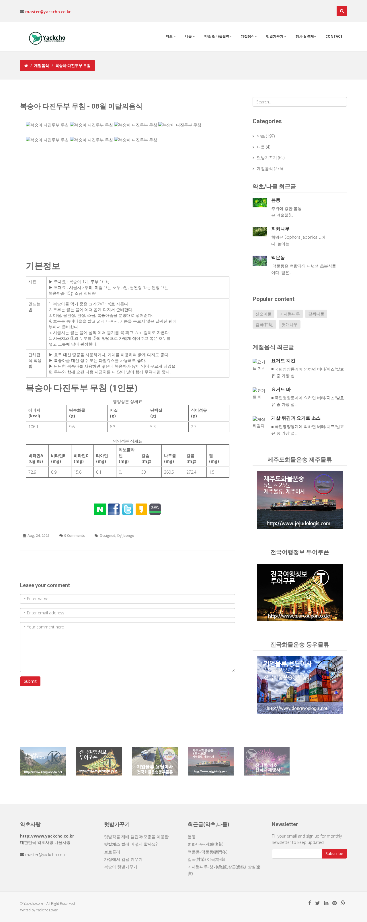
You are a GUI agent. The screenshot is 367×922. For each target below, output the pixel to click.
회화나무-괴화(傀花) (205, 844)
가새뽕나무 (290, 314)
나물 (189, 36)
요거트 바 (281, 389)
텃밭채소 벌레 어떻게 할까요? (130, 844)
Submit (30, 681)
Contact (334, 36)
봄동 (275, 200)
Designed (107, 535)
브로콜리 (112, 852)
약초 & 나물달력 (216, 36)
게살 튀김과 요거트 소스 (296, 418)
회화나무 (280, 229)
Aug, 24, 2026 (39, 535)
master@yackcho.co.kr (48, 11)
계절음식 (248, 36)
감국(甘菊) (264, 324)
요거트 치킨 (283, 360)
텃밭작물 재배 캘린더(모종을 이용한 (136, 836)
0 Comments (74, 535)
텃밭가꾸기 (275, 36)
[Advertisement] (127, 203)
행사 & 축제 (305, 36)
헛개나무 (290, 324)
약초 (169, 36)
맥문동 (278, 257)
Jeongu (128, 535)
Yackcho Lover (47, 910)
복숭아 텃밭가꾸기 (120, 866)
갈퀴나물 (316, 314)
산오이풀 (263, 314)
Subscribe (334, 853)
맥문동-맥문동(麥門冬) (207, 852)
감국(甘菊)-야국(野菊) (206, 859)
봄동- (192, 836)
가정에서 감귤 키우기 (123, 859)
